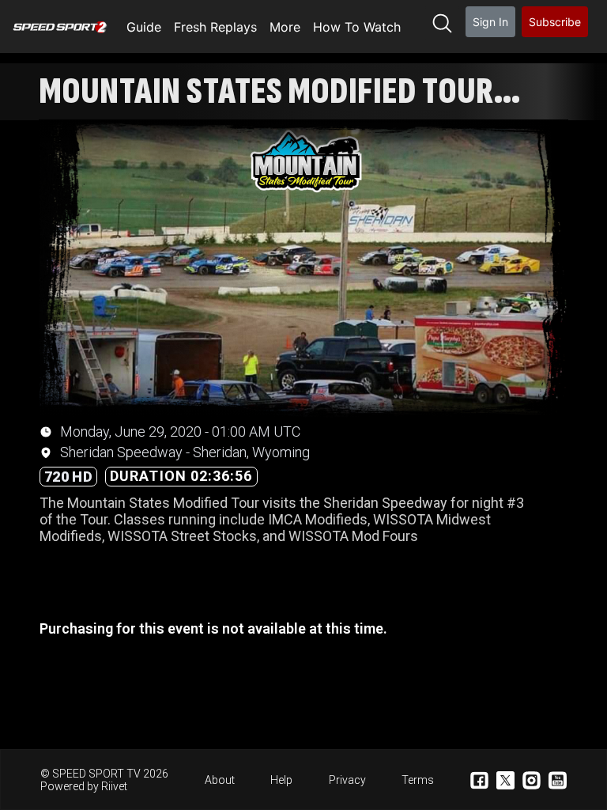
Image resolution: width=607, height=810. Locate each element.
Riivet (114, 786)
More (285, 27)
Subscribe (555, 21)
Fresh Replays (215, 27)
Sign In (490, 21)
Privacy (347, 780)
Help (281, 780)
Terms (418, 780)
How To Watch (357, 27)
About (220, 780)
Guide (143, 27)
